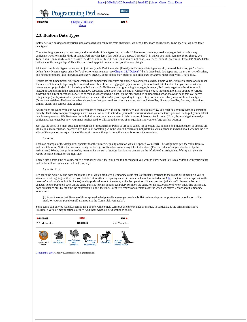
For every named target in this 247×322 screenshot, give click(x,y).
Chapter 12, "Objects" (127, 71)
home (101, 2)
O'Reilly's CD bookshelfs (121, 2)
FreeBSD (143, 2)
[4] (169, 178)
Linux (153, 2)
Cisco (162, 2)
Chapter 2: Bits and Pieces (82, 23)
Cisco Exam (175, 2)
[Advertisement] (16, 160)
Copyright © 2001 (45, 252)
